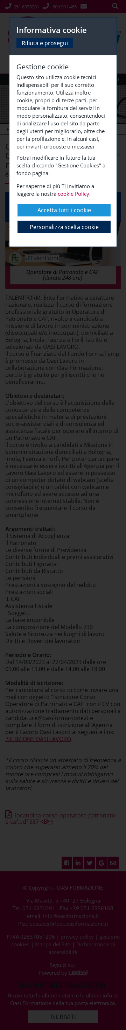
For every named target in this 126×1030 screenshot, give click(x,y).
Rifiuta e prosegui (45, 43)
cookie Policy (73, 193)
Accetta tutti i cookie (64, 210)
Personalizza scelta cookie (64, 227)
